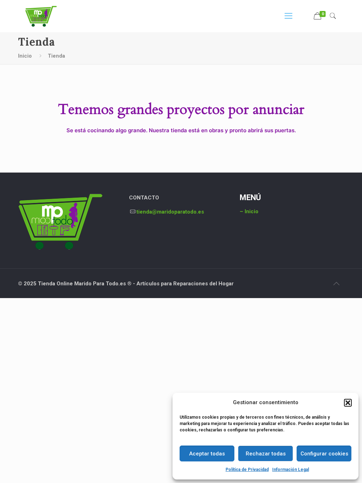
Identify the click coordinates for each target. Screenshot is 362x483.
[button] (347, 402)
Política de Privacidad (247, 469)
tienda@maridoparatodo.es (170, 212)
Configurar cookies (324, 453)
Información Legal (290, 469)
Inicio (25, 56)
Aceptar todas (207, 453)
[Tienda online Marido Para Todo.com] (41, 16)
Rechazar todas (266, 453)
